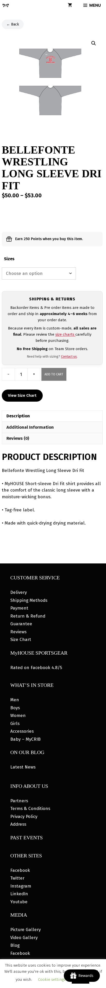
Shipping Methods (28, 600)
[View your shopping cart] (69, 5)
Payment (19, 608)
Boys (15, 708)
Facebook (20, 870)
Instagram (20, 886)
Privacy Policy (23, 816)
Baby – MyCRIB (25, 739)
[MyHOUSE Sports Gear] (6, 5)
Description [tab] (18, 416)
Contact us (69, 356)
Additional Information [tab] (30, 427)
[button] (93, 43)
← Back (12, 24)
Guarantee (21, 624)
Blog (15, 945)
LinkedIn (19, 894)
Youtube (19, 902)
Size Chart (20, 639)
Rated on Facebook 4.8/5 (36, 667)
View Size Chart (22, 395)
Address (18, 824)
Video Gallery (24, 937)
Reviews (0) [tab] (17, 438)
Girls (15, 723)
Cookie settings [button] (51, 979)
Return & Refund (27, 616)
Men (14, 700)
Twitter (17, 878)
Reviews (18, 632)
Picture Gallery (25, 929)
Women (18, 715)
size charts (65, 334)
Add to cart (54, 374)
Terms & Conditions (30, 808)
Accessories (22, 731)
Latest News (23, 767)
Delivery (18, 592)
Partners (19, 801)
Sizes (9, 258)
